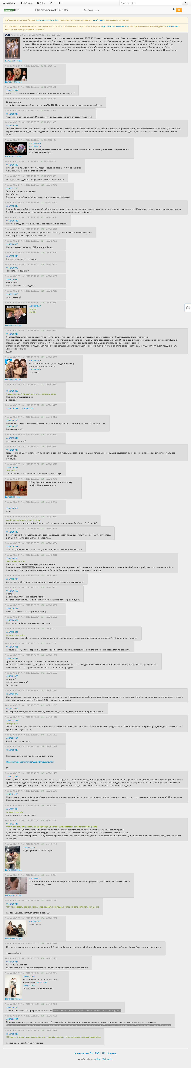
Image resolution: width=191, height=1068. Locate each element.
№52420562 (51, 434)
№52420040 (51, 229)
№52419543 (50, 98)
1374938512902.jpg (13, 380)
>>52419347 (12, 90)
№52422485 (51, 958)
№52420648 (51, 479)
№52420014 (51, 217)
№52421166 (51, 673)
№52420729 (51, 502)
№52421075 (51, 643)
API (103, 1053)
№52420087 (51, 252)
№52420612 (51, 446)
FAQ (97, 1053)
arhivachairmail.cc (103, 1059)
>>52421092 (12, 708)
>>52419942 (12, 256)
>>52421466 (12, 794)
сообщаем (98, 20)
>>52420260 (12, 420)
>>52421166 (12, 720)
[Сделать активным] (179, 10)
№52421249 (51, 705)
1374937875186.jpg (13, 156)
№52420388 (51, 357)
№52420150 (51, 276)
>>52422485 (41, 982)
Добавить (27, 2)
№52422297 (51, 900)
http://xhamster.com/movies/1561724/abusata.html (30, 762)
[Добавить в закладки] (18, 9)
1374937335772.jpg (13, 61)
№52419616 (50, 110)
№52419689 (50, 122)
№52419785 (50, 140)
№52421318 (51, 717)
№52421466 (51, 773)
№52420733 (51, 516)
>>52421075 (12, 676)
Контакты (112, 1053)
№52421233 (51, 690)
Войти (42, 2)
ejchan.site (52, 20)
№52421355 (51, 735)
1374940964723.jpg (13, 999)
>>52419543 (35, 143)
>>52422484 (29, 976)
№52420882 (51, 605)
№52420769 (51, 528)
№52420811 (51, 555)
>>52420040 (12, 279)
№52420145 (51, 264)
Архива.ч (9, 3)
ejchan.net (41, 20)
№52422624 (51, 973)
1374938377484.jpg (13, 325)
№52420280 (51, 330)
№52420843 (51, 575)
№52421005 (51, 617)
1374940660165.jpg (13, 939)
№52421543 (51, 791)
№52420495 (51, 417)
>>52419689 (12, 165)
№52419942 (51, 185)
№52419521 (50, 87)
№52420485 (51, 405)
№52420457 (51, 384)
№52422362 (51, 918)
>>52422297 (35, 921)
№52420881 (51, 587)
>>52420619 (12, 508)
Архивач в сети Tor (83, 1053)
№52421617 (51, 805)
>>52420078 (12, 268)
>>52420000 (12, 244)
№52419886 (50, 176)
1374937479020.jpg (13, 82)
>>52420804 (12, 620)
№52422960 (51, 1004)
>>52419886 (12, 294)
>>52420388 (12, 408)
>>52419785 (12, 188)
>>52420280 (12, 391)
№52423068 (51, 1016)
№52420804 (51, 543)
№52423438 (51, 1030)
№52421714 (51, 820)
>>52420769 (12, 591)
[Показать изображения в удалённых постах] (174, 9)
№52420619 (51, 464)
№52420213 (51, 291)
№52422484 (51, 943)
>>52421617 (35, 878)
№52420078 (51, 241)
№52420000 (51, 202)
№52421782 (51, 844)
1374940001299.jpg (13, 870)
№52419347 (57, 35)
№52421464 (51, 746)
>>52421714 (29, 847)
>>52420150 (35, 360)
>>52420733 (12, 546)
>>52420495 (12, 558)
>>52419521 (12, 125)
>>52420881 (12, 632)
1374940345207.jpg (13, 895)
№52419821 (50, 161)
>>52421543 (12, 824)
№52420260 (51, 302)
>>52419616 (35, 146)
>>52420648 (12, 532)
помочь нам (172, 26)
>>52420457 (12, 467)
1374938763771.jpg (13, 497)
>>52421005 (12, 809)
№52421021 (51, 628)
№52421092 (51, 655)
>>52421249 (12, 776)
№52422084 (51, 875)
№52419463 (50, 66)
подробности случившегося (114, 26)
